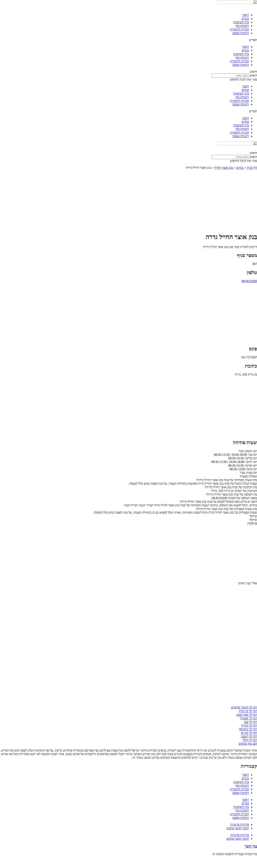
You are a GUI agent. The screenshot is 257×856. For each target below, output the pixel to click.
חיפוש (253, 75)
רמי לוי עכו (250, 722)
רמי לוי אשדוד (248, 718)
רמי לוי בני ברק (248, 711)
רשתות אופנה (240, 33)
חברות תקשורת (239, 29)
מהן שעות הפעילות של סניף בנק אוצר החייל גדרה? (226, 509)
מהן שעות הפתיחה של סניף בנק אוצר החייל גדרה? (226, 480)
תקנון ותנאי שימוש (237, 828)
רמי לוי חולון (250, 740)
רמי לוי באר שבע (247, 714)
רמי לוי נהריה (249, 725)
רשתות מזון (242, 26)
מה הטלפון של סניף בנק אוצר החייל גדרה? (231, 494)
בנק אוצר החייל (223, 167)
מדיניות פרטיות (239, 824)
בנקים (245, 18)
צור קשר (251, 846)
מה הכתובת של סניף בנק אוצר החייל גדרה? (231, 487)
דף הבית (252, 167)
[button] (128, 40)
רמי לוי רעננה (249, 736)
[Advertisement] (128, 201)
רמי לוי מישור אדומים (244, 707)
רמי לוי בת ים (249, 732)
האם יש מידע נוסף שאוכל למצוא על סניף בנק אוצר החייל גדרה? (218, 501)
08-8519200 (249, 281)
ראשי (245, 15)
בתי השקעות (241, 22)
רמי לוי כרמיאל (248, 729)
